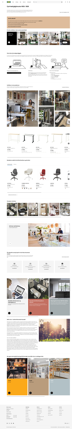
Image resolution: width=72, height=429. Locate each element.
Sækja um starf (61, 410)
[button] (13, 2)
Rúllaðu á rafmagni (39, 411)
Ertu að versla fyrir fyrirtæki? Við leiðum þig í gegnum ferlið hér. (17, 24)
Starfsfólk (60, 413)
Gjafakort (27, 411)
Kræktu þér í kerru (39, 410)
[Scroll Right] (69, 209)
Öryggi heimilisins (28, 419)
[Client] (65, 2)
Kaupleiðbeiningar (50, 410)
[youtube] (13, 423)
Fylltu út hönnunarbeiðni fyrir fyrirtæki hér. (14, 26)
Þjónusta (38, 421)
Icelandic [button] (67, 423)
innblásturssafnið (33, 73)
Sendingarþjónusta (39, 408)
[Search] (34, 2)
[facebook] (7, 423)
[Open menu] (3, 2)
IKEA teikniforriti (56, 75)
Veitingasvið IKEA (28, 410)
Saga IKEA (60, 408)
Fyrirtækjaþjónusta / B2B (40, 416)
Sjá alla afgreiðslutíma (9, 418)
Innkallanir (27, 413)
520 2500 (7, 410)
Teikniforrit (49, 411)
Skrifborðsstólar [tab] (9, 164)
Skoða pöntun (27, 421)
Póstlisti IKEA (27, 418)
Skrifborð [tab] (15, 164)
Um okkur (60, 411)
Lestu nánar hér (14, 268)
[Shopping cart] (69, 2)
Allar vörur (27, 416)
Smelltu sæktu (39, 418)
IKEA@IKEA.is (8, 409)
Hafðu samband (8, 411)
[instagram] (9, 423)
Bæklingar (27, 408)
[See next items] (69, 143)
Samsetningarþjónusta (40, 419)
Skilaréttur (49, 413)
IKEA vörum (56, 76)
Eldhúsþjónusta (39, 413)
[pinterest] (11, 423)
